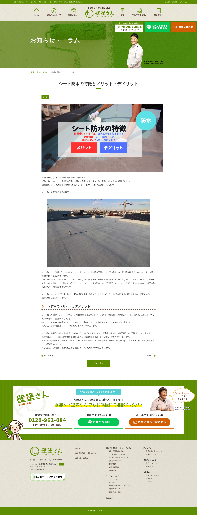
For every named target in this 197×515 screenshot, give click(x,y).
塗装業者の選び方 (115, 461)
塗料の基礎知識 (114, 467)
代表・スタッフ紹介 (152, 475)
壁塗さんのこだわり (152, 463)
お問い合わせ (183, 2)
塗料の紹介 (112, 464)
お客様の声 (149, 466)
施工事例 (109, 498)
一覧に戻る (98, 363)
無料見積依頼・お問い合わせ (85, 453)
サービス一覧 (113, 479)
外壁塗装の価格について (154, 451)
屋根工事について (115, 489)
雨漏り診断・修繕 (115, 492)
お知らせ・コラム (41, 72)
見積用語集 (112, 470)
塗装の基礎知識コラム (116, 451)
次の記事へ (148, 355)
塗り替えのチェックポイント (118, 457)
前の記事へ (48, 355)
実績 (122, 15)
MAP (61, 464)
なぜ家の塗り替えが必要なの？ (119, 454)
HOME (32, 72)
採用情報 (174, 2)
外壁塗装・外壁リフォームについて (120, 485)
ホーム (36, 15)
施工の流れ (112, 482)
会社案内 (167, 2)
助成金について (151, 454)
